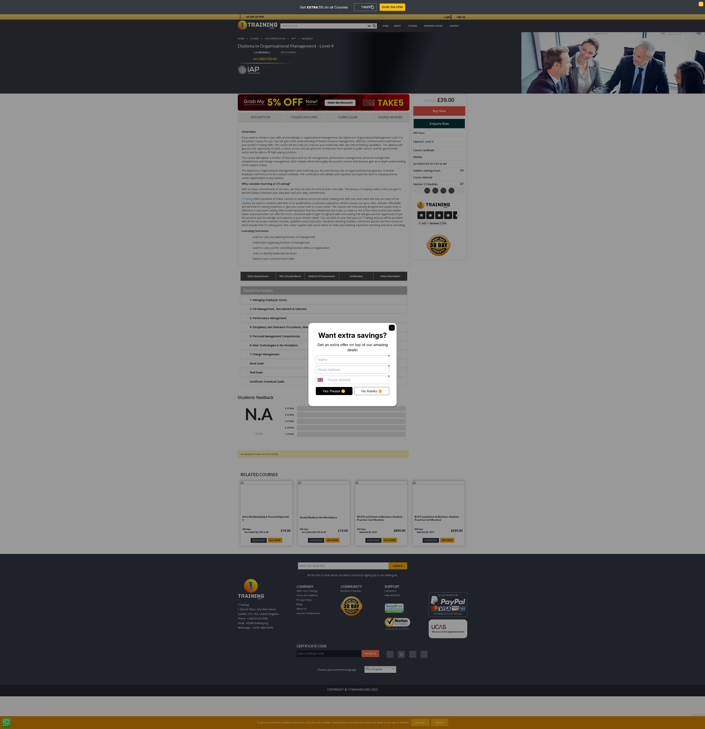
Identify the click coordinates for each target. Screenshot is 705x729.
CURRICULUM (347, 117)
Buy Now (439, 111)
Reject (440, 722)
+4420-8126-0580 (257, 618)
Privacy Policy (304, 599)
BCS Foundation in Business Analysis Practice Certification (437, 518)
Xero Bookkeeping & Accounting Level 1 (265, 518)
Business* (307, 38)
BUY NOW (275, 540)
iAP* (293, 38)
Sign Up (461, 17)
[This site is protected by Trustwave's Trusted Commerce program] (394, 608)
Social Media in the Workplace (318, 517)
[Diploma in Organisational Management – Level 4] (613, 87)
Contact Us (391, 590)
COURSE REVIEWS (390, 117)
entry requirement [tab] (258, 276)
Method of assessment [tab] (322, 276)
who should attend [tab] (290, 276)
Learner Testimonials (308, 613)
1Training (247, 199)
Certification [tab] (356, 276)
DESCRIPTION (260, 117)
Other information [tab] (390, 276)
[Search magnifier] (374, 25)
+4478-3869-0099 (262, 627)
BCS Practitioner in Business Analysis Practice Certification (379, 518)
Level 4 (429, 141)
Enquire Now (439, 123)
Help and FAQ (392, 595)
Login (447, 17)
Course (254, 38)
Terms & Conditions (307, 595)
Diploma (418, 141)
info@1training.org (257, 623)
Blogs (300, 604)
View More (258, 540)
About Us (302, 608)
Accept (420, 722)
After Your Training (307, 590)
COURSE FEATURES (304, 117)
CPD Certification (275, 38)
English (377, 669)
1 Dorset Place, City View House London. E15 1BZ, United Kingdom (258, 612)
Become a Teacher (351, 590)
